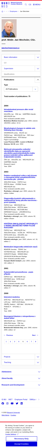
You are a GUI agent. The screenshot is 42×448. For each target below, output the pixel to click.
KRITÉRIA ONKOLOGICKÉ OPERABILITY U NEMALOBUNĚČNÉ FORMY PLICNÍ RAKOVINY (21, 226)
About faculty (7, 378)
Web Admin (5, 415)
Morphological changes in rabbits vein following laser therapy (19, 129)
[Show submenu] (37, 372)
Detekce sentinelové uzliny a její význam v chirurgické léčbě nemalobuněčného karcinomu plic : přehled (20, 177)
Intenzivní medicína (12, 297)
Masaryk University (13, 412)
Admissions (6, 372)
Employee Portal (21, 399)
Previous (9, 335)
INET (10, 399)
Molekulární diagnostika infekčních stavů (20, 247)
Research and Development (13, 385)
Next (34, 335)
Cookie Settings (10, 434)
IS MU (4, 399)
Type (6, 85)
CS (30, 5)
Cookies (13, 415)
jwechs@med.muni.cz (10, 48)
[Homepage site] (12, 4)
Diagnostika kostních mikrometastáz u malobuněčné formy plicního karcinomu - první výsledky (20, 200)
